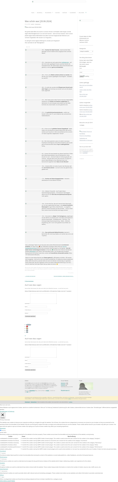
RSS (27, 392)
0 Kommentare (37, 24)
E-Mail (69, 398)
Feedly (47, 390)
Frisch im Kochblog (85, 136)
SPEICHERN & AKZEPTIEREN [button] (7, 481)
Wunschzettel (85, 151)
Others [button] (2, 475)
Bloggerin (48, 12)
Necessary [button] (3, 428)
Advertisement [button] (4, 469)
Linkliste (70, 402)
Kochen (57, 12)
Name (26, 306)
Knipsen (64, 12)
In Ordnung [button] (11, 411)
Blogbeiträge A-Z (65, 390)
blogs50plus (32, 390)
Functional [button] (3, 451)
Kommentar (27, 303)
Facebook (63, 385)
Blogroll (39, 12)
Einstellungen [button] (3, 411)
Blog (32, 12)
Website (26, 313)
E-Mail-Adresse (28, 309)
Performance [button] (3, 457)
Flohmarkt (73, 12)
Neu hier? (81, 12)
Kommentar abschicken (30, 316)
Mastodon (63, 383)
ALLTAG (32, 24)
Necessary (4, 430)
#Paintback (33, 251)
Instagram (63, 384)
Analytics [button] (2, 463)
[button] (28, 325)
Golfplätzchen (65, 62)
